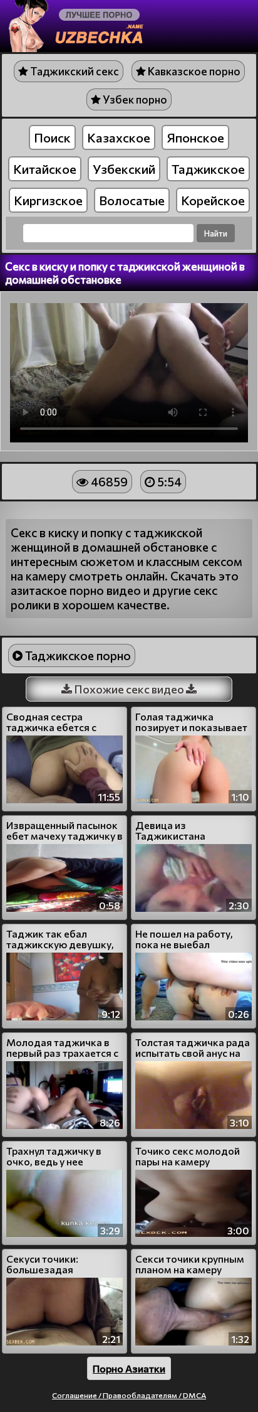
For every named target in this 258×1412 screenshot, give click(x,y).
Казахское (118, 137)
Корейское (213, 200)
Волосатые (132, 200)
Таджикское (208, 168)
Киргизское (48, 200)
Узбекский (124, 168)
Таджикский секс (73, 71)
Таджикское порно (77, 655)
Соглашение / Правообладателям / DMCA (129, 1395)
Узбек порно (134, 99)
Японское (195, 137)
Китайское (44, 168)
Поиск (52, 137)
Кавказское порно (193, 71)
